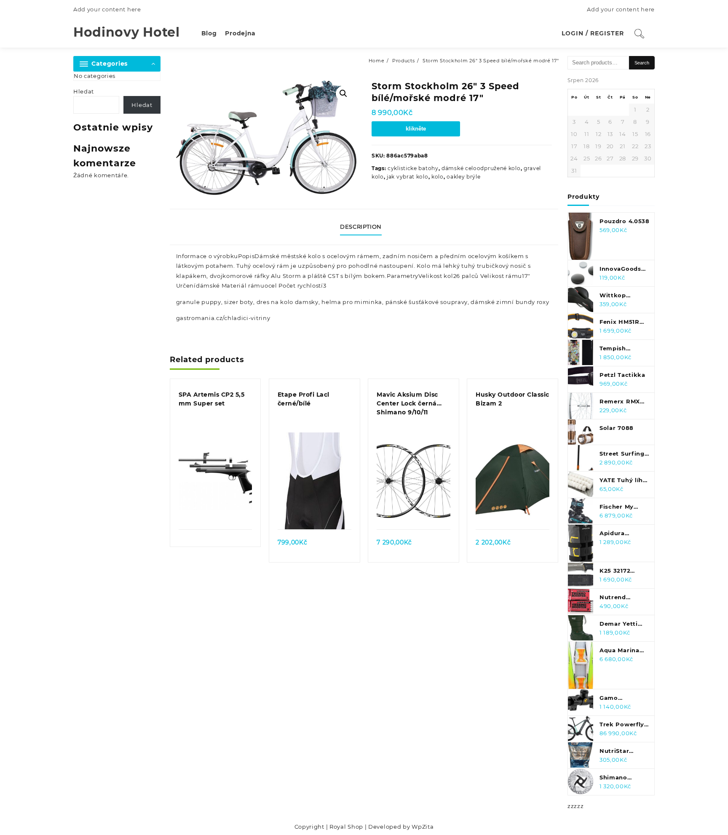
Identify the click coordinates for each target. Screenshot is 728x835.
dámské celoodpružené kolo (481, 168)
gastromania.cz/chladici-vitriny (223, 318)
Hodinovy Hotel (126, 32)
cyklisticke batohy (413, 168)
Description (361, 226)
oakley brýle (463, 176)
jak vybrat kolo (407, 176)
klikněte (416, 128)
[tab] (364, 227)
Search (641, 62)
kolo (437, 176)
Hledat (83, 91)
